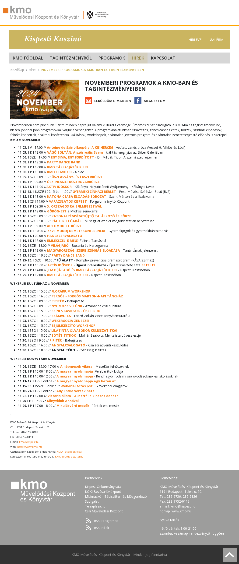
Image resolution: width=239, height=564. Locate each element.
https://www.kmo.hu (29, 446)
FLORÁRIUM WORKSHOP (71, 291)
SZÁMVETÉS (61, 316)
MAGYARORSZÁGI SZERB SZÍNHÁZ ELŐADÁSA (83, 250)
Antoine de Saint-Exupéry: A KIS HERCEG (80, 147)
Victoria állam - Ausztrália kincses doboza (83, 396)
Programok (111, 58)
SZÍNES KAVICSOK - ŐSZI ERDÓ (76, 311)
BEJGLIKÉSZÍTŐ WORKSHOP (73, 325)
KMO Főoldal (28, 58)
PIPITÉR (58, 301)
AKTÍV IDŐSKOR (60, 265)
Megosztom (154, 101)
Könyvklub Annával (63, 400)
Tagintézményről (71, 58)
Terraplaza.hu (95, 506)
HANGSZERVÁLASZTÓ (64, 235)
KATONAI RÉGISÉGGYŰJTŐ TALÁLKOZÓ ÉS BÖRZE (91, 216)
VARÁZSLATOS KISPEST (68, 201)
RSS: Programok (106, 520)
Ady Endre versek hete (75, 391)
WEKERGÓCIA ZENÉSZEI (70, 320)
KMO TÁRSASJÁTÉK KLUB (67, 167)
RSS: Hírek (101, 527)
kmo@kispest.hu (29, 442)
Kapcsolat (163, 58)
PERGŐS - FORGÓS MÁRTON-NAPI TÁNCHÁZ (87, 296)
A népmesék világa (76, 366)
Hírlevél (196, 39)
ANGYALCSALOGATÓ (68, 345)
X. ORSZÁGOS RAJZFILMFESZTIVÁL (74, 206)
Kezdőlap (17, 69)
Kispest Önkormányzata (103, 486)
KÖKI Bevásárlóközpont (103, 491)
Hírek (138, 58)
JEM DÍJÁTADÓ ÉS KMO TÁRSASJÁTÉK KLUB (82, 270)
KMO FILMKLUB (59, 172)
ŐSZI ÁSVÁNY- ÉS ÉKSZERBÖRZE (77, 177)
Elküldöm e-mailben (112, 101)
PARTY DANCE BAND (63, 162)
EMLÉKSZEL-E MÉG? (63, 240)
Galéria (216, 39)
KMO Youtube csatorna (69, 456)
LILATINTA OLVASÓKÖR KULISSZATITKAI (84, 330)
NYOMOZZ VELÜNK (67, 306)
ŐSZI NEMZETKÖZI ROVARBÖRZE (73, 182)
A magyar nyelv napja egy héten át (86, 381)
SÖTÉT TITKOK (64, 335)
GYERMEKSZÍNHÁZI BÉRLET (94, 191)
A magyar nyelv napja (74, 371)
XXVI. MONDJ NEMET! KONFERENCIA (76, 231)
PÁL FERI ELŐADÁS (66, 221)
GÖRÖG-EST (57, 211)
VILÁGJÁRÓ (60, 245)
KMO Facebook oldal (69, 451)
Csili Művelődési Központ (104, 511)
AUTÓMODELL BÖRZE (64, 226)
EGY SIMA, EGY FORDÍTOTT (72, 157)
